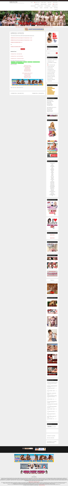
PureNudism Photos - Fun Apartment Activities (17, 58)
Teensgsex (52, 168)
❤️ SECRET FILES (36, 2)
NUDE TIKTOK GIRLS (27, 74)
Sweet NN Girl (52, 181)
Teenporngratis (52, 193)
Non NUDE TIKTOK (27, 75)
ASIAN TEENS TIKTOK (27, 76)
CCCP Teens (52, 176)
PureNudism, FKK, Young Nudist (51, 435)
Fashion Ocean (52, 183)
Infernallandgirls (52, 166)
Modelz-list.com (52, 188)
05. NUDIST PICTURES (50, 72)
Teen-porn (52, 192)
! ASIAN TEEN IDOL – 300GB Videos (51, 59)
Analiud (52, 173)
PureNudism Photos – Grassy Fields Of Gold (17, 93)
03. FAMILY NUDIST (14, 87)
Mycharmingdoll (52, 182)
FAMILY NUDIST (55, 2)
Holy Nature (49, 89)
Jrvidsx (52, 167)
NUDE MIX (49, 4)
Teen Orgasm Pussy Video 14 (51, 388)
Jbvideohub (52, 170)
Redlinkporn (52, 165)
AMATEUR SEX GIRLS (27, 65)
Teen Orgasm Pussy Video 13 (51, 411)
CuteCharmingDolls (52, 186)
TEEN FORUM (46, 7)
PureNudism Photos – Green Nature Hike (38, 93)
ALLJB (52, 164)
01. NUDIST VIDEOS (49, 66)
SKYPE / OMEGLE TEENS (27, 66)
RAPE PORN (56, 7)
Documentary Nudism (51, 88)
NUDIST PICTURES (43, 4)
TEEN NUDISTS (37, 4)
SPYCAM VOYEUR (49, 103)
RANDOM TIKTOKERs (27, 77)
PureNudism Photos (20, 87)
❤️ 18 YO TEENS (55, 4)
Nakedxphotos (52, 169)
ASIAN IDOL (36, 7)
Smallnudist (52, 172)
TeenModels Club (52, 163)
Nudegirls (52, 178)
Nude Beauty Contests (51, 91)
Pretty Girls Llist (52, 184)
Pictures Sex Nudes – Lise (50, 418)
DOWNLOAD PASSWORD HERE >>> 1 (16, 42)
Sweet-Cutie (52, 189)
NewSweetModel (52, 185)
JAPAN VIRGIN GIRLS (50, 73)
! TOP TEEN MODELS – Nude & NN (51, 62)
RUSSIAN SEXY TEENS (50, 79)
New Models (52, 190)
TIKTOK (51, 7)
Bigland (52, 171)
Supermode (52, 177)
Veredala (52, 174)
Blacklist (52, 175)
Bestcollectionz (52, 187)
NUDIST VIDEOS (43, 2)
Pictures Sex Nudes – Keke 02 (51, 390)
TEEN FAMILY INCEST (50, 105)
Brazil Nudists (50, 87)
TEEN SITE (56, 9)
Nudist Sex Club (13, 2)
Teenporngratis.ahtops (52, 191)
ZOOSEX (41, 7)
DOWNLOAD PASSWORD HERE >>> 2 (16, 46)
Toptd (52, 180)
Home (31, 2)
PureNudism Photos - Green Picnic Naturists (17, 56)
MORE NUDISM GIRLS (50, 104)
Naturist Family (50, 90)
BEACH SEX (49, 2)
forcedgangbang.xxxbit (52, 194)
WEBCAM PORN (27, 67)
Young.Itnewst (52, 179)
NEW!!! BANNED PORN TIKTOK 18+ (51, 107)
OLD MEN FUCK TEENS (50, 76)
